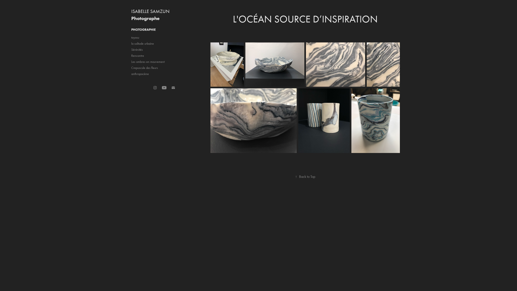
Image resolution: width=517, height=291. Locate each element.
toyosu (135, 37)
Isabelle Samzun (150, 11)
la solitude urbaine (142, 43)
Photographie (143, 30)
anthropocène (140, 74)
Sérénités (137, 50)
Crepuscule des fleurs (144, 68)
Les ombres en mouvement (148, 62)
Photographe (145, 18)
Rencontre (137, 56)
